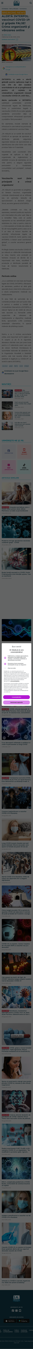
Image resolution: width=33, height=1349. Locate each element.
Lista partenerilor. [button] (15, 681)
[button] (16, 668)
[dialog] (16, 674)
